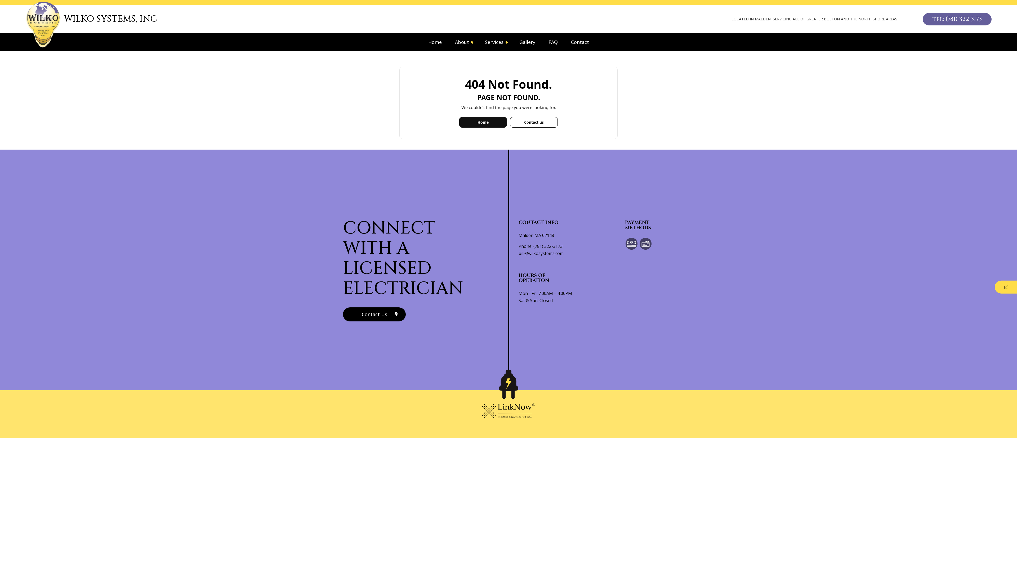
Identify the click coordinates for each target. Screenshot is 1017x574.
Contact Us (374, 314)
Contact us (534, 122)
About (462, 42)
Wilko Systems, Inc (110, 19)
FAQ (553, 42)
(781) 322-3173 (548, 246)
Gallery (527, 42)
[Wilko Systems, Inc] (43, 24)
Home (435, 42)
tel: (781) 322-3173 (957, 19)
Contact (580, 42)
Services (494, 42)
